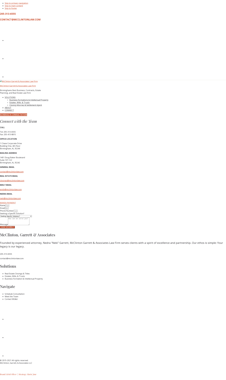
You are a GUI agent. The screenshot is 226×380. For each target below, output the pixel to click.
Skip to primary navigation (16, 3)
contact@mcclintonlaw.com (20, 19)
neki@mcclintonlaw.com (10, 198)
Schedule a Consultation (13, 114)
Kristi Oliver (11, 374)
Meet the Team (11, 296)
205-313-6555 (8, 13)
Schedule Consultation (14, 294)
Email (2, 208)
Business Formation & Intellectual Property (24, 278)
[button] (8, 203)
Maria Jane (31, 374)
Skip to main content (14, 5)
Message (4, 224)
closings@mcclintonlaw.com (12, 180)
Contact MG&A (11, 299)
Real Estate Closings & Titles (17, 273)
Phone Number (7, 210)
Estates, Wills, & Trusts (15, 276)
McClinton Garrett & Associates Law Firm (18, 86)
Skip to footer (11, 8)
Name (2, 205)
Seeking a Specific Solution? (12, 213)
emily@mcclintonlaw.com (11, 189)
